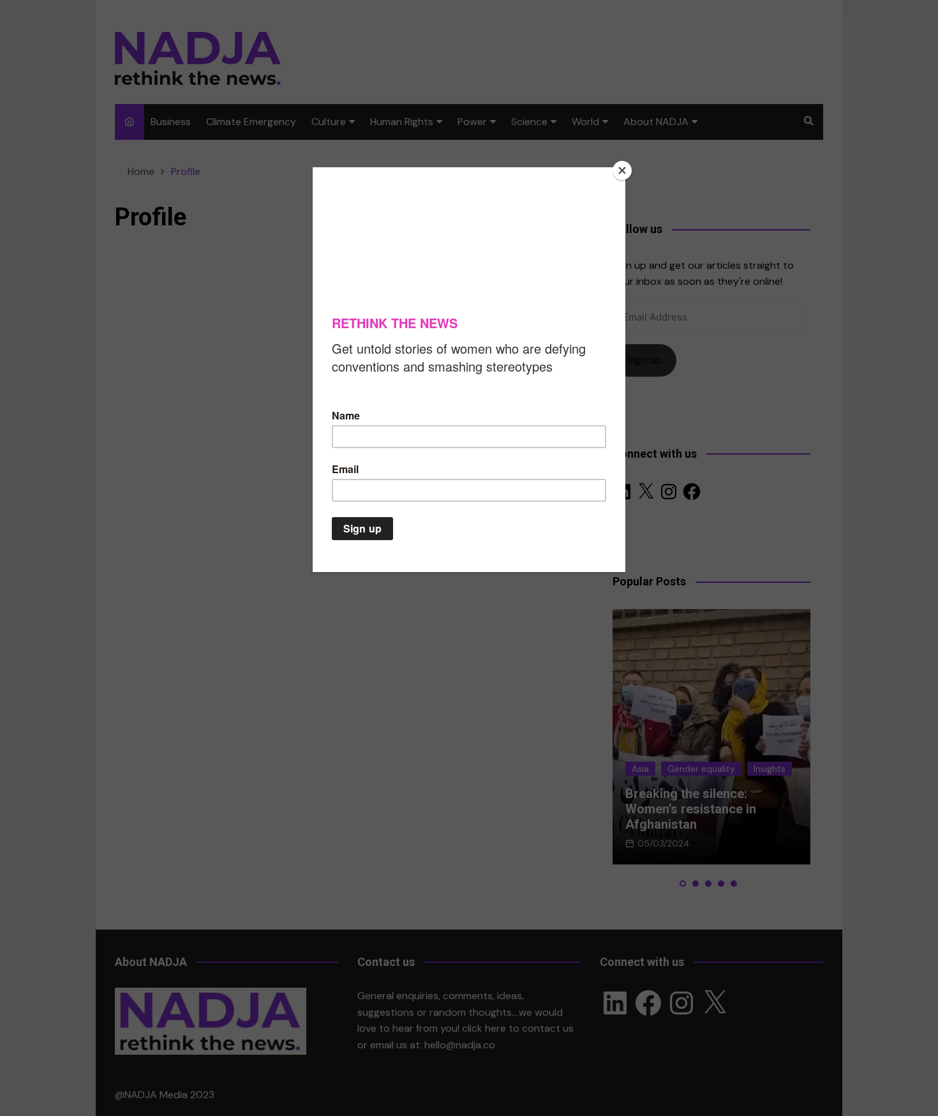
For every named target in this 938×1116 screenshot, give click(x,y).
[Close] (622, 170)
